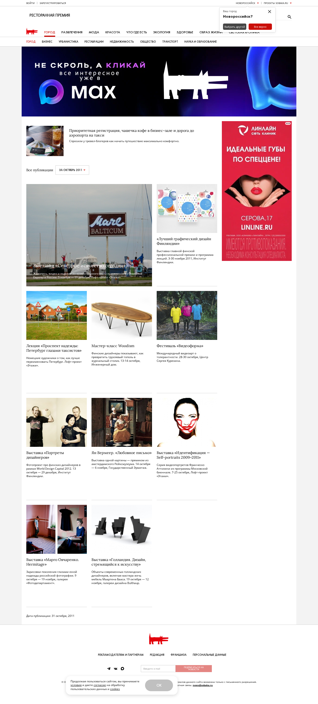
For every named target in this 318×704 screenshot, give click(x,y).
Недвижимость (122, 41)
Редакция (157, 654)
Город (49, 32)
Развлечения (71, 32)
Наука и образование (200, 41)
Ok (159, 685)
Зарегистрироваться (53, 3)
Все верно (260, 26)
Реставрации (94, 41)
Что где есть (136, 32)
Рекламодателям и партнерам (121, 654)
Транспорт (170, 41)
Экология (161, 32)
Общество (148, 41)
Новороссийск (245, 3)
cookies (115, 689)
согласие (100, 685)
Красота (112, 32)
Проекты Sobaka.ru (276, 3)
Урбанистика (68, 41)
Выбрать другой (234, 26)
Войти (30, 3)
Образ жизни (211, 32)
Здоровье (184, 32)
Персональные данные (209, 654)
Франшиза (178, 654)
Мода (94, 32)
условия (76, 685)
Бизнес (47, 41)
